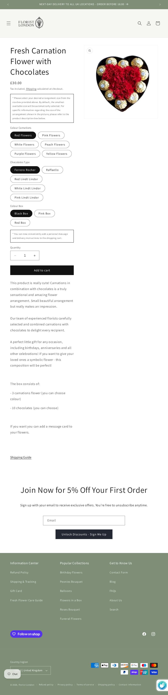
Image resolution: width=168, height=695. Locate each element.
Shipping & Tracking (23, 581)
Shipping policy (106, 684)
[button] (8, 23)
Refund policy (46, 684)
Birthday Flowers (71, 572)
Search (114, 609)
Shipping (31, 88)
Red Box (20, 223)
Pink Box (45, 213)
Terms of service (85, 684)
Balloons (66, 591)
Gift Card (16, 591)
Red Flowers (23, 135)
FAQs (113, 591)
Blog (113, 581)
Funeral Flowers (71, 619)
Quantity (15, 247)
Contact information (130, 684)
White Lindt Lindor (28, 188)
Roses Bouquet (70, 609)
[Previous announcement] (7, 4)
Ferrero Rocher (25, 170)
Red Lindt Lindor (26, 179)
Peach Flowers (55, 144)
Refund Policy (19, 572)
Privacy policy (65, 684)
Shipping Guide (20, 457)
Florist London (26, 684)
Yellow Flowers (56, 154)
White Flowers (24, 144)
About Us (116, 600)
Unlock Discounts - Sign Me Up (84, 534)
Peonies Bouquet (71, 581)
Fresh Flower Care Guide (26, 600)
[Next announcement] (160, 4)
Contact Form (119, 572)
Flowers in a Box (71, 600)
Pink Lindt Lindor (27, 197)
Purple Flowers (25, 154)
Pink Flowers (51, 135)
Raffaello (52, 170)
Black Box (21, 213)
